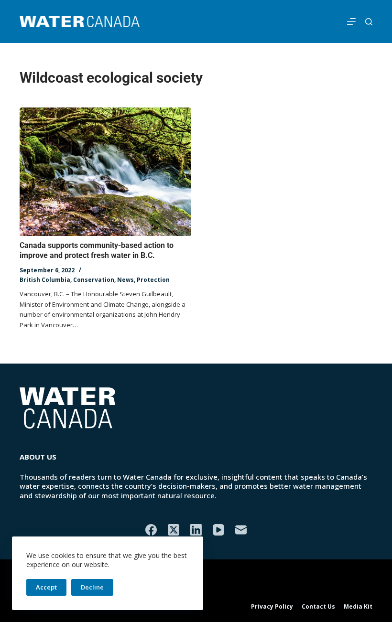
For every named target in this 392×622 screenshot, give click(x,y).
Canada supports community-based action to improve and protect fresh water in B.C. (97, 250)
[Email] (241, 530)
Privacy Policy (272, 607)
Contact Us (318, 607)
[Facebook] (151, 530)
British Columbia (45, 280)
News (125, 280)
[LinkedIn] (196, 530)
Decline (92, 587)
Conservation (93, 280)
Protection (153, 280)
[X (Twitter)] (173, 530)
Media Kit (358, 607)
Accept (46, 587)
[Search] (368, 21)
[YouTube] (218, 530)
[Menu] (351, 21)
